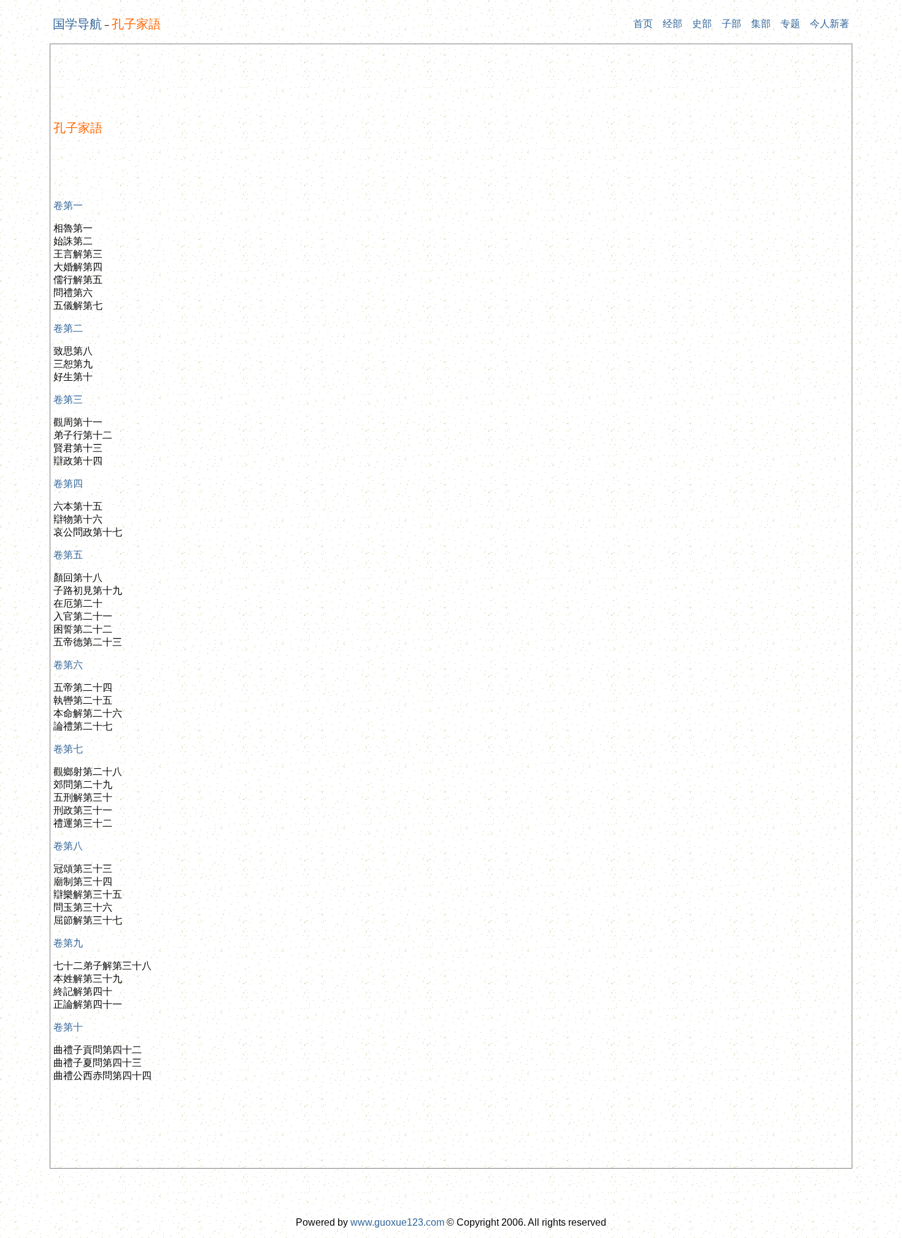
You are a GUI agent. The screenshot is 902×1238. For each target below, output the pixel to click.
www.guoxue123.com (397, 1222)
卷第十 (68, 1027)
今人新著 (829, 23)
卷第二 (68, 328)
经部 (672, 23)
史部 (702, 23)
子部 (731, 23)
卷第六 (68, 665)
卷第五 (68, 555)
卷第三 (68, 399)
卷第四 (68, 483)
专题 (790, 23)
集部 (761, 23)
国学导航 (77, 24)
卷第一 (68, 205)
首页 (643, 23)
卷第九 (68, 943)
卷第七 (68, 749)
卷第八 (68, 846)
